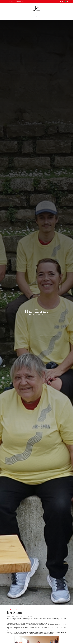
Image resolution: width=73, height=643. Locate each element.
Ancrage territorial (47, 16)
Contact (58, 16)
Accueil (10, 16)
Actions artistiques (33, 16)
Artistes (23, 16)
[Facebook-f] (60, 1)
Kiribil (16, 16)
